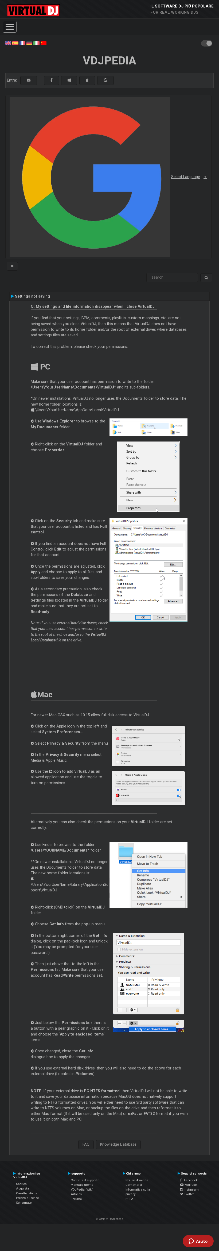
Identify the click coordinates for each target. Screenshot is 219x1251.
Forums (76, 1199)
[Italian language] (36, 43)
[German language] (29, 43)
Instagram (191, 1189)
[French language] (22, 43)
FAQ (86, 1144)
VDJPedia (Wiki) (82, 1189)
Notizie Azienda (137, 1180)
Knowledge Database (118, 1144)
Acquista (22, 1188)
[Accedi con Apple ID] (87, 80)
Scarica (21, 1184)
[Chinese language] (43, 43)
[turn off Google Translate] (12, 266)
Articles (76, 1194)
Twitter (188, 1194)
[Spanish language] (15, 43)
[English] (8, 43)
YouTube (190, 1185)
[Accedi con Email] (28, 80)
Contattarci (134, 1185)
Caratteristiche (26, 1193)
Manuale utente (82, 1185)
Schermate (24, 1202)
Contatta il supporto (85, 1180)
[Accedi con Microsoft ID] (69, 80)
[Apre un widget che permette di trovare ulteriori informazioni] (198, 1241)
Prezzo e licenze (27, 1198)
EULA (130, 1199)
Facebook (190, 1180)
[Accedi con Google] (105, 80)
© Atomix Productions (109, 1219)
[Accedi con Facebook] (51, 80)
